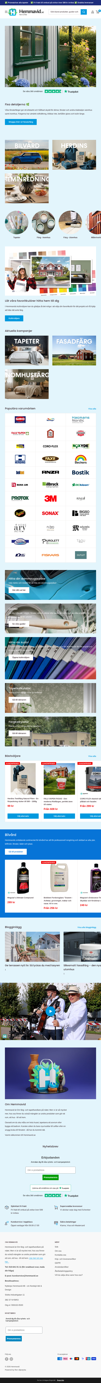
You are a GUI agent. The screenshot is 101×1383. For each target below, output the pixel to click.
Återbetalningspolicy (64, 1271)
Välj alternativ (23, 816)
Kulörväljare (14, 318)
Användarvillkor (61, 1267)
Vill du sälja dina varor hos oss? (69, 1275)
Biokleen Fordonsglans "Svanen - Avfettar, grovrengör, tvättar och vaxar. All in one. (58, 901)
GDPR (58, 1263)
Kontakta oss (60, 1255)
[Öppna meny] (6, 12)
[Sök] (84, 12)
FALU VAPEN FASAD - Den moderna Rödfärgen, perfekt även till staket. (58, 802)
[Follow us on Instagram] (11, 1359)
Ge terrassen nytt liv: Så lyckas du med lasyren (32, 965)
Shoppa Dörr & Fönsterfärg (21, 122)
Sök (56, 1247)
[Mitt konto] (92, 12)
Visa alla (92, 409)
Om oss (58, 1251)
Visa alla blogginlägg (87, 927)
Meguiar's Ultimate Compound (20, 898)
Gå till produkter (16, 852)
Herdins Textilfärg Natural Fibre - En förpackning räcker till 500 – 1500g (23, 799)
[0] (97, 11)
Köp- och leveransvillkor (65, 1259)
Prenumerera (50, 1177)
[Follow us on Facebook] (6, 1359)
